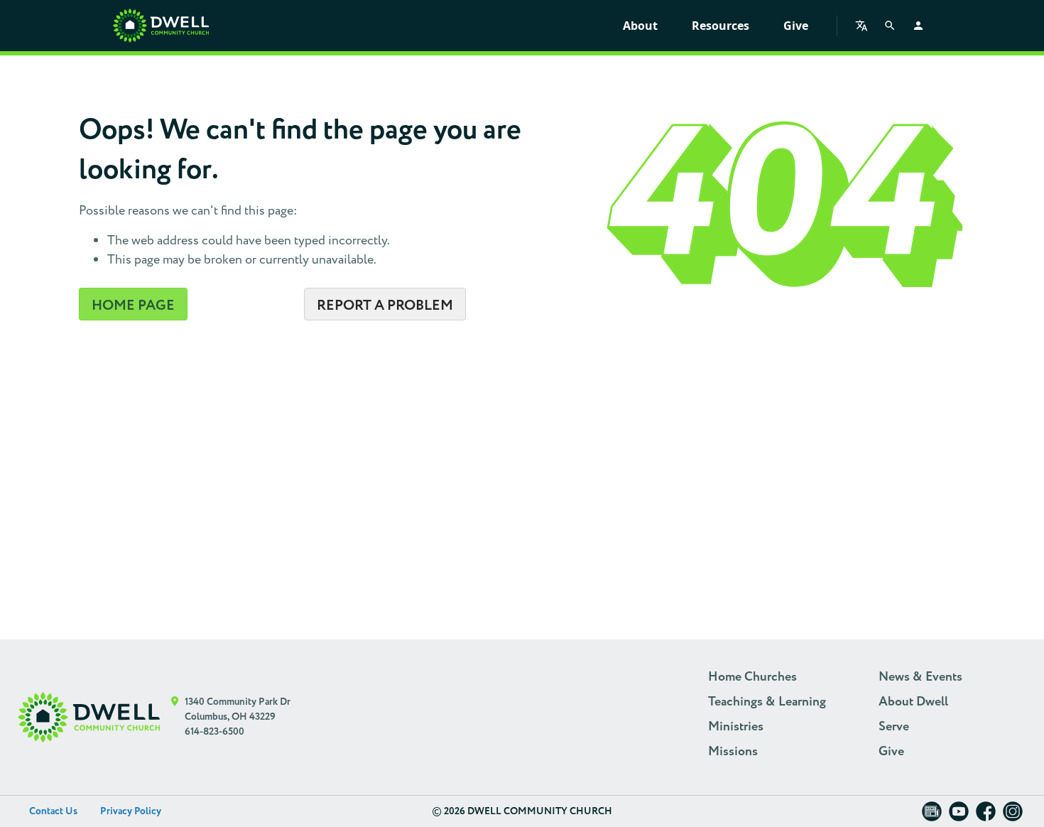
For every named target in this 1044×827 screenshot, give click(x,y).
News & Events (920, 677)
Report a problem (385, 305)
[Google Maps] (175, 717)
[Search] (890, 25)
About (640, 25)
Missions (733, 751)
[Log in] (918, 25)
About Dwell (913, 702)
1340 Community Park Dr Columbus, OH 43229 (237, 709)
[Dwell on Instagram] (1013, 816)
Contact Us (53, 811)
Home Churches (752, 677)
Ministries (735, 727)
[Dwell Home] (89, 717)
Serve (894, 727)
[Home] (161, 26)
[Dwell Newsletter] (932, 816)
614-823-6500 (214, 732)
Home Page (133, 305)
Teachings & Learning (767, 702)
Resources (720, 25)
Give (795, 25)
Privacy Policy (130, 811)
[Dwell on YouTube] (959, 816)
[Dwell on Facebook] (986, 816)
